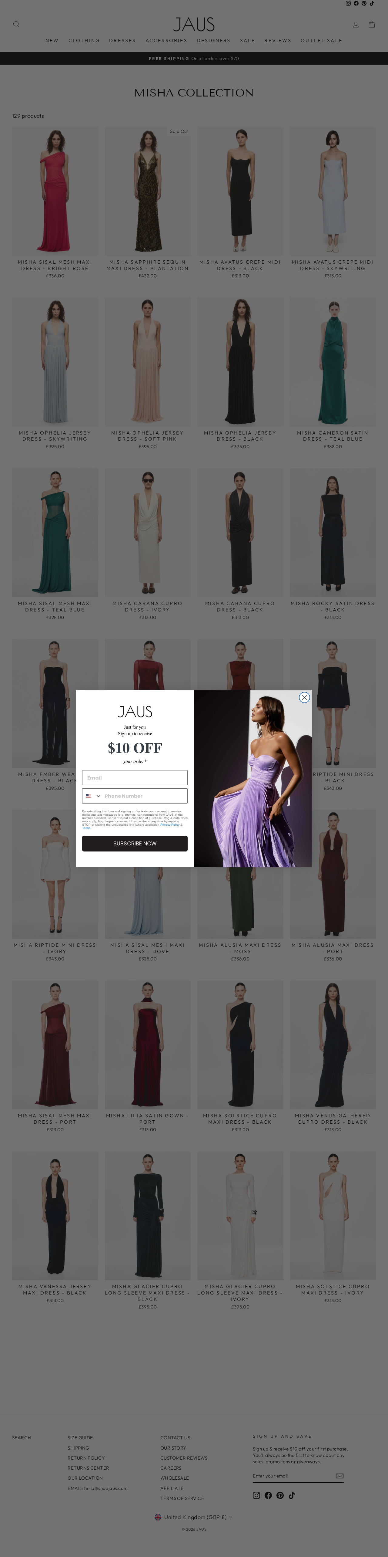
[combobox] (92, 796)
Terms (86, 828)
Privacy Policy (169, 824)
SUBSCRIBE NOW (135, 843)
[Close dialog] (304, 697)
